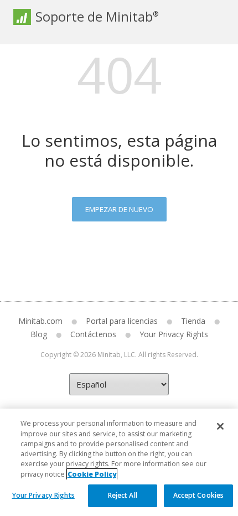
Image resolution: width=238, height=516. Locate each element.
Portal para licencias (122, 321)
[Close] (220, 426)
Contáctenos (93, 334)
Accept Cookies (198, 495)
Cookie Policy (92, 474)
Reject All (122, 495)
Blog (38, 334)
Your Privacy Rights (43, 495)
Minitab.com (40, 321)
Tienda (193, 321)
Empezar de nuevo (119, 209)
